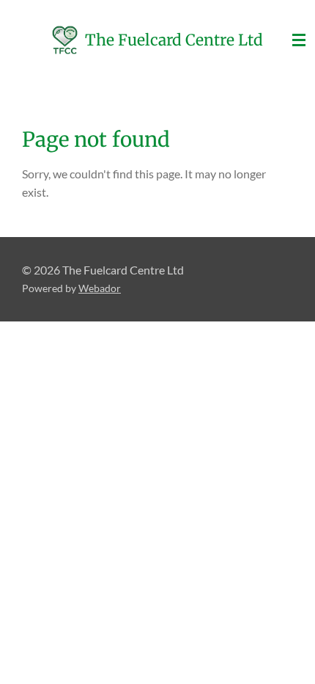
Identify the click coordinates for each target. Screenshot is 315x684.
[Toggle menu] (299, 40)
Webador (99, 288)
